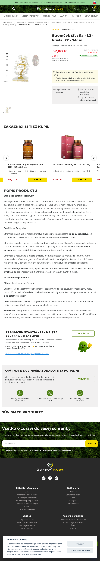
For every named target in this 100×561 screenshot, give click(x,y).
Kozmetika (76, 16)
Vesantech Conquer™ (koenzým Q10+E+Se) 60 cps (25, 165)
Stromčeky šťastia (8, 25)
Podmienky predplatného (27, 501)
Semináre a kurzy (73, 495)
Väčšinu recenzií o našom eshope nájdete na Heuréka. (27, 354)
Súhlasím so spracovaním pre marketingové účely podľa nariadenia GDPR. (40, 450)
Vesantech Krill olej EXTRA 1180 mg (71, 164)
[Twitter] (50, 478)
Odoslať (90, 444)
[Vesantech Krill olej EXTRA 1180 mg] (72, 147)
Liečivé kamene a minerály (82, 23)
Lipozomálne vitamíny (30, 16)
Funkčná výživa (49, 16)
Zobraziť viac (81, 46)
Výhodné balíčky (11, 16)
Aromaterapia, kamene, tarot (37, 23)
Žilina (73, 525)
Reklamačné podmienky (27, 498)
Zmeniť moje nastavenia (80, 550)
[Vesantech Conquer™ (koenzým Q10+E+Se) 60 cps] (27, 147)
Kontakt (27, 506)
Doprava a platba (27, 520)
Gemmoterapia (73, 504)
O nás (27, 492)
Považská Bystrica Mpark (73, 522)
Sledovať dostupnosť (89, 56)
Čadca (73, 528)
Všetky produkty (7, 23)
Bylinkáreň (64, 16)
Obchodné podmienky (27, 495)
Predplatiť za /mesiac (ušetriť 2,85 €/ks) (74, 76)
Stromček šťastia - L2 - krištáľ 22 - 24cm (32, 25)
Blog (73, 498)
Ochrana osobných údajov (27, 504)
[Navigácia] (6, 9)
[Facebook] (56, 478)
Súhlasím (80, 544)
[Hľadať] (14, 9)
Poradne (73, 492)
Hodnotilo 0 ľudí (68, 30)
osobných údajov (31, 450)
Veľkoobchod (27, 528)
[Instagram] (44, 478)
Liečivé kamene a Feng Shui (60, 23)
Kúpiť (36, 180)
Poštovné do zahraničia (27, 522)
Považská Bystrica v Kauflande (73, 520)
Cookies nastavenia (27, 509)
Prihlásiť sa (83, 333)
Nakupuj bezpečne (27, 525)
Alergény (73, 501)
